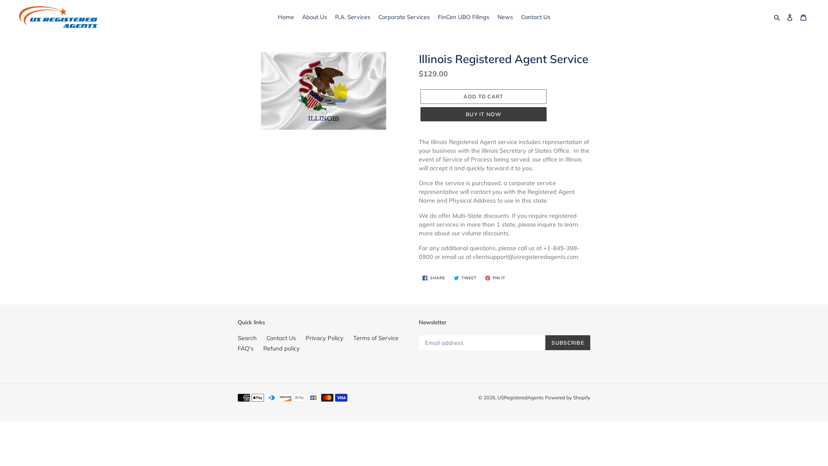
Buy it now (483, 114)
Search (247, 338)
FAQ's (246, 348)
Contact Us (281, 338)
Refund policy (281, 348)
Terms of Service (375, 338)
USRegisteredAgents (520, 397)
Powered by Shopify (567, 397)
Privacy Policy (324, 338)
